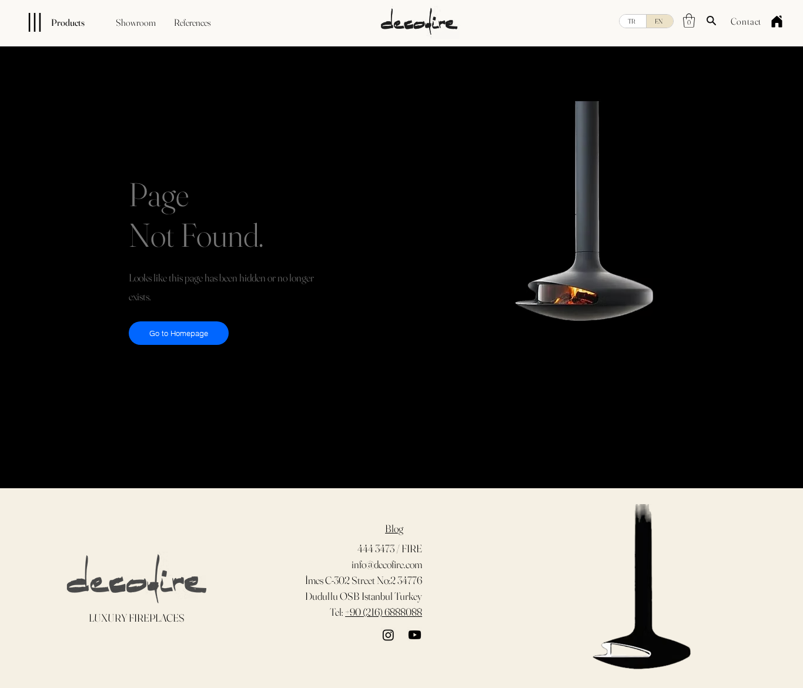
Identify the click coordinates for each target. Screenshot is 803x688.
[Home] (776, 21)
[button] (689, 21)
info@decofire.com (387, 564)
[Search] (711, 20)
